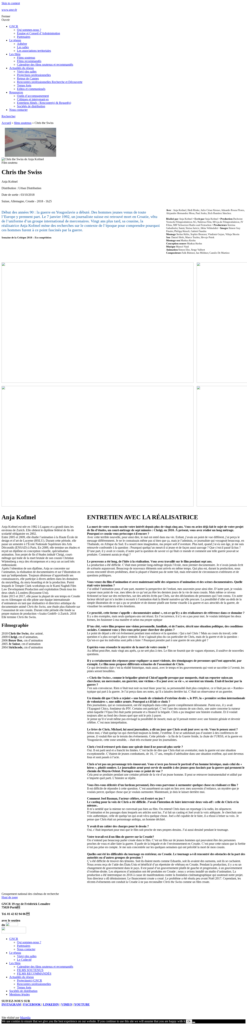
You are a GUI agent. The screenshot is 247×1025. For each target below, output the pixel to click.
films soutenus (22, 123)
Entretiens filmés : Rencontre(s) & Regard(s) (44, 102)
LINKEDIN (51, 1004)
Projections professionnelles (34, 75)
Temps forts (24, 85)
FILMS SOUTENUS (30, 970)
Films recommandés (29, 61)
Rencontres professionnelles (34, 984)
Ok (189, 1021)
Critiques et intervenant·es (33, 99)
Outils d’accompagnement (33, 95)
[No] (193, 1022)
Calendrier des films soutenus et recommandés (45, 64)
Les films (14, 54)
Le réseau (15, 40)
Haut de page (10, 897)
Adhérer (22, 43)
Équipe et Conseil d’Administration (38, 33)
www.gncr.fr (9, 9)
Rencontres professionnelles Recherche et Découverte (49, 82)
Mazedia (25, 1017)
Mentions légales (19, 994)
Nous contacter (18, 109)
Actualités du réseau (21, 68)
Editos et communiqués (31, 89)
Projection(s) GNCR (29, 980)
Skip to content (11, 3)
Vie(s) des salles (26, 71)
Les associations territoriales (34, 50)
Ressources (16, 92)
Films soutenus (26, 57)
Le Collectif (24, 959)
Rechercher (8, 116)
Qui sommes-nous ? (29, 29)
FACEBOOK (32, 1004)
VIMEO (66, 1004)
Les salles (23, 47)
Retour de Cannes (28, 78)
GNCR (13, 26)
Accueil (6, 123)
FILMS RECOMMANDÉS (34, 973)
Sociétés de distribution (31, 106)
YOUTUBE (82, 1004)
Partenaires (23, 36)
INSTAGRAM (11, 1004)
